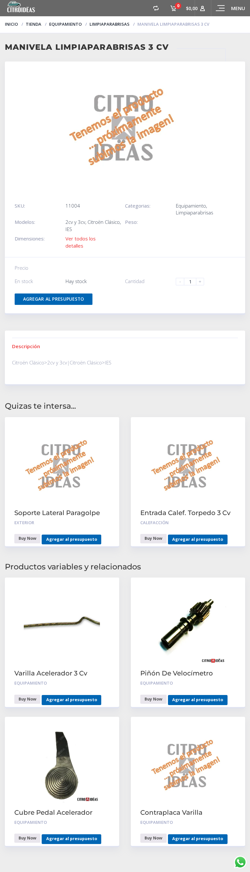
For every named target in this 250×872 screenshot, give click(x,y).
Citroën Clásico (104, 222)
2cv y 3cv (75, 222)
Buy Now (27, 538)
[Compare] (156, 8)
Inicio (11, 24)
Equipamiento (65, 24)
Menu (238, 8)
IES (68, 229)
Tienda (33, 24)
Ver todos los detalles (80, 242)
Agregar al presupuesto (53, 299)
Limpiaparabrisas (110, 24)
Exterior (24, 522)
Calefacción (154, 522)
